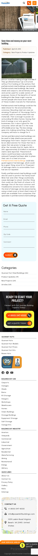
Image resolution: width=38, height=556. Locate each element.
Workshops (6, 402)
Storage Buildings (9, 415)
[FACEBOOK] (3, 372)
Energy (4, 465)
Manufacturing (8, 455)
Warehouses (6, 405)
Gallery (4, 485)
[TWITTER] (7, 372)
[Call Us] (29, 3)
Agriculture (6, 449)
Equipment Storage (10, 418)
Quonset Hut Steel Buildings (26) (15, 273)
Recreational (7, 462)
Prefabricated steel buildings (13, 161)
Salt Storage (7, 421)
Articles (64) (6, 285)
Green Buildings (8, 412)
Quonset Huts (7, 340)
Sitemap (5, 492)
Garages (5, 386)
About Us (5, 476)
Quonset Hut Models (10, 344)
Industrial (5, 442)
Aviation (5, 432)
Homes (4, 408)
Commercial (6, 439)
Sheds (4, 389)
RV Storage (6, 396)
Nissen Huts (6, 353)
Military (5, 468)
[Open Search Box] (24, 3)
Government (7, 445)
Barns (4, 392)
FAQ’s (4, 489)
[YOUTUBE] (11, 373)
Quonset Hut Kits (9, 350)
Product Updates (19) (10, 277)
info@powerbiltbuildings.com (21, 514)
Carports (5, 383)
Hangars (5, 399)
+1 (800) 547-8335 (16, 509)
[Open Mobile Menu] (34, 3)
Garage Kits (6, 425)
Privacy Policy (7, 482)
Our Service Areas (11, 542)
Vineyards (5, 436)
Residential (6, 452)
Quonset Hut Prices (9, 347)
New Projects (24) (9, 281)
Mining (4, 458)
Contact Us (6, 479)
